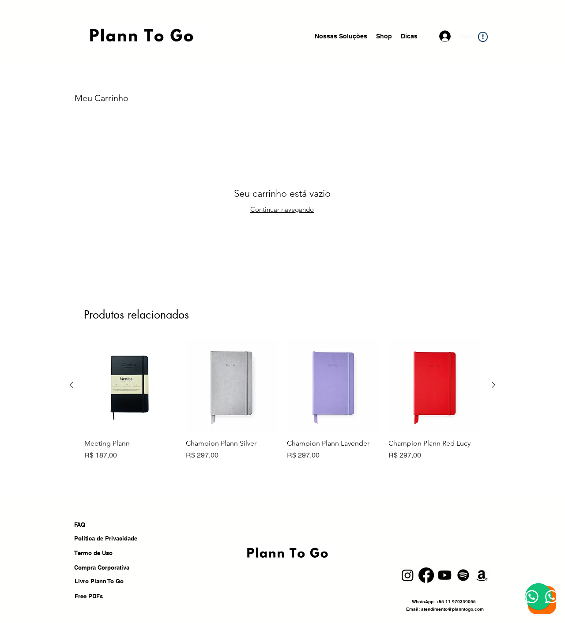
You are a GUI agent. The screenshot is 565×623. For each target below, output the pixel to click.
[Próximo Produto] (493, 384)
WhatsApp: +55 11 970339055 (444, 601)
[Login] (445, 36)
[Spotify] (463, 575)
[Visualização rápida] (130, 385)
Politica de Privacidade (106, 538)
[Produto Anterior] (71, 384)
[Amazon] (482, 575)
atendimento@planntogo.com (452, 609)
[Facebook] (426, 575)
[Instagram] (407, 575)
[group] (282, 399)
